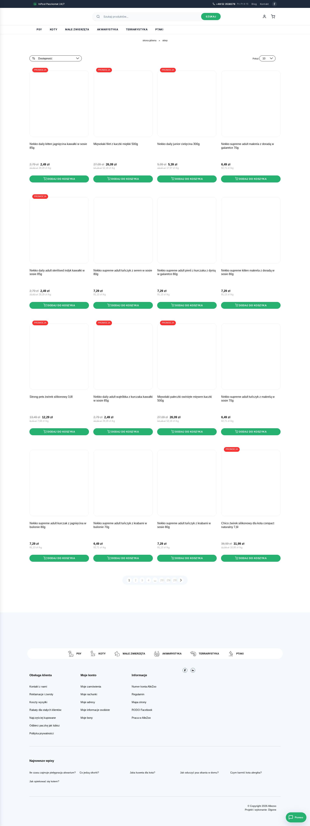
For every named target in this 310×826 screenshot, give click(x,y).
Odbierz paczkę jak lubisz (44, 725)
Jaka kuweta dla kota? (142, 772)
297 (162, 580)
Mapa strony (139, 702)
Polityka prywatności (41, 733)
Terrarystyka (136, 29)
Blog (254, 4)
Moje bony (87, 717)
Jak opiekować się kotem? (44, 781)
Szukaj (211, 16)
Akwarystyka (107, 29)
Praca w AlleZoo (141, 717)
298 (169, 580)
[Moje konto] (264, 16)
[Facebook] (274, 3)
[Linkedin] (193, 670)
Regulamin (138, 694)
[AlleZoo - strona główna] (45, 16)
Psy (39, 29)
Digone (272, 809)
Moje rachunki (89, 694)
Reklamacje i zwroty (41, 694)
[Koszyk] (273, 16)
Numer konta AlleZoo (144, 686)
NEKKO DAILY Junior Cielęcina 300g (178, 144)
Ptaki (159, 29)
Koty (53, 29)
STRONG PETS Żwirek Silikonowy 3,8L (51, 396)
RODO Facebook (142, 709)
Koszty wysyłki (38, 702)
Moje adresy (88, 702)
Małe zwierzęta (77, 29)
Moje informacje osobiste (95, 709)
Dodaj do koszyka (61, 178)
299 (175, 580)
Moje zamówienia (91, 686)
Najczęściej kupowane (42, 717)
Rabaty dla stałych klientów (45, 709)
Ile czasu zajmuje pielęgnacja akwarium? (52, 772)
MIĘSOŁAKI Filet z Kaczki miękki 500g (115, 144)
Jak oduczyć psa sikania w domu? (199, 772)
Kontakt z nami (38, 686)
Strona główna (149, 40)
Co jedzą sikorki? (89, 772)
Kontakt (264, 4)
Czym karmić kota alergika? (246, 772)
